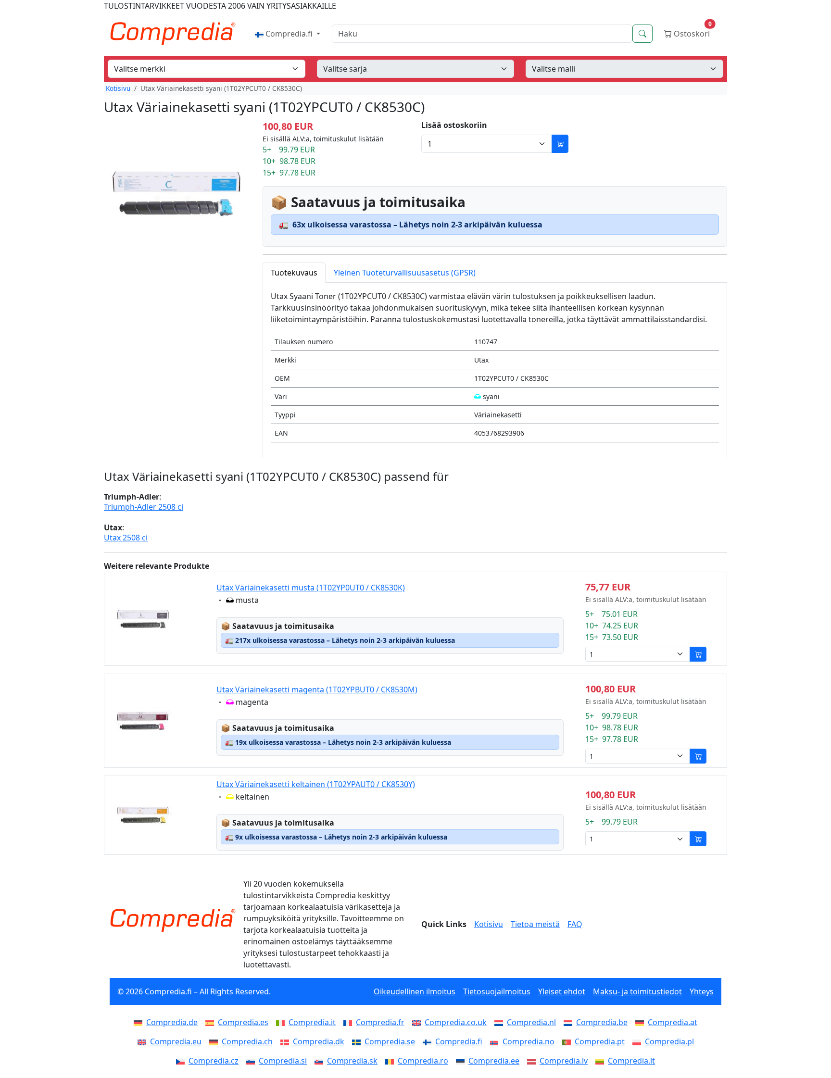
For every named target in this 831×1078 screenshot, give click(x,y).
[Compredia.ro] (391, 1060)
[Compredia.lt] (601, 1060)
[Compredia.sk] (321, 1060)
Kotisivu (118, 88)
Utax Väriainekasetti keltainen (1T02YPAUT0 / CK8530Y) (315, 784)
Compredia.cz (214, 1060)
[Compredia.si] (252, 1060)
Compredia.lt (631, 1060)
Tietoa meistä (535, 924)
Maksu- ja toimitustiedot (637, 991)
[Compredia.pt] (568, 1041)
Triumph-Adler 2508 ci (143, 507)
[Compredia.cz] (182, 1060)
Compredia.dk (318, 1041)
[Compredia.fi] (429, 1041)
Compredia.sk (352, 1060)
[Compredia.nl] (500, 1022)
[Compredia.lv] (533, 1060)
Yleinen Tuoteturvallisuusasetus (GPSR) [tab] (405, 272)
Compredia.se (390, 1041)
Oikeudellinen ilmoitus (414, 991)
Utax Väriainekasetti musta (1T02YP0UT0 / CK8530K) (310, 587)
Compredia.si (283, 1060)
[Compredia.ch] (215, 1041)
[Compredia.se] (358, 1041)
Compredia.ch (247, 1041)
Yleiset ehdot (561, 991)
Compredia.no (528, 1041)
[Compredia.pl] (638, 1041)
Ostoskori (692, 31)
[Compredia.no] (496, 1041)
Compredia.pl (669, 1041)
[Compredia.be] (570, 1022)
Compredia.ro (423, 1060)
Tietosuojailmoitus (496, 991)
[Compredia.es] (211, 1022)
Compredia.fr (380, 1022)
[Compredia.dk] (286, 1041)
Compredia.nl (531, 1022)
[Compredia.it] (282, 1022)
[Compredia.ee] (462, 1060)
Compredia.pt (600, 1041)
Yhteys (702, 991)
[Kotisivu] (173, 920)
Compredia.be (602, 1022)
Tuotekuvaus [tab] (294, 272)
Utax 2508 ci (126, 537)
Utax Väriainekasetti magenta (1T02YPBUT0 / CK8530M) (316, 689)
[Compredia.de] (140, 1022)
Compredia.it (312, 1022)
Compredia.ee (493, 1060)
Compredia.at (672, 1022)
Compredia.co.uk (456, 1022)
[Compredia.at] (641, 1022)
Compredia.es (243, 1022)
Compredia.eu (175, 1041)
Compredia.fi (289, 33)
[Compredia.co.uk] (418, 1022)
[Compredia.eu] (144, 1041)
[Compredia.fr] (349, 1022)
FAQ (574, 924)
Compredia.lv (564, 1060)
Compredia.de (172, 1022)
